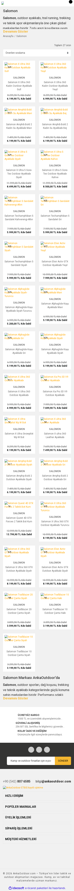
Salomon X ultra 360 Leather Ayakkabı (55, 435)
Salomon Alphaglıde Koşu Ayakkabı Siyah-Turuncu (19, 309)
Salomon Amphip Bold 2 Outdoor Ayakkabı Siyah (19, 477)
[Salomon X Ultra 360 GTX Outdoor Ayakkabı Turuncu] (55, 506)
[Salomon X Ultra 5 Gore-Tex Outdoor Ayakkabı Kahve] (55, 155)
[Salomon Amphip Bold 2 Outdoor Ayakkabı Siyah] (19, 462)
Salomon (21, 36)
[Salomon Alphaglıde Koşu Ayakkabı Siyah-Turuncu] (19, 292)
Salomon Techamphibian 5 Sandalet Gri (55, 217)
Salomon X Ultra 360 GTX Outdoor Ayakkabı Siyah (19, 569)
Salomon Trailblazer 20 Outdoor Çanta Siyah (19, 611)
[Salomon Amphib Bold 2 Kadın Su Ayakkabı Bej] (55, 111)
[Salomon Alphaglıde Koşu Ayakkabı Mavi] (55, 290)
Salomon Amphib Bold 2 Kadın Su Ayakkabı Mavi (19, 126)
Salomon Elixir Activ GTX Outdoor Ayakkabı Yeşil (55, 263)
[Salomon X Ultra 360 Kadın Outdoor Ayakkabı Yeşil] (55, 67)
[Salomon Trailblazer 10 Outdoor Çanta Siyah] (19, 638)
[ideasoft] (16, 888)
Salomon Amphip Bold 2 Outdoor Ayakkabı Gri (55, 477)
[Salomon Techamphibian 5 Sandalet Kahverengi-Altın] (19, 201)
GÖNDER (63, 760)
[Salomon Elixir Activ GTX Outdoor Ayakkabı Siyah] (55, 552)
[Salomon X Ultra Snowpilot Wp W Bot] (19, 420)
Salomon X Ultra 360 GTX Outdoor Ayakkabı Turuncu (55, 523)
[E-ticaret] (36, 888)
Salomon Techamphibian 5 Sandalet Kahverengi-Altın (19, 217)
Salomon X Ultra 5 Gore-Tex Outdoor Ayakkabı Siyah (19, 174)
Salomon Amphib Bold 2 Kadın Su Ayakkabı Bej (55, 126)
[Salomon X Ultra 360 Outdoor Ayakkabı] (19, 378)
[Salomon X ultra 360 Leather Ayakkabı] (55, 420)
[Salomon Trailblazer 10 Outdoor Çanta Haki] (55, 596)
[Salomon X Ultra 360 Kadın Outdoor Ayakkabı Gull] (19, 67)
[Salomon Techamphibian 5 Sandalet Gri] (55, 201)
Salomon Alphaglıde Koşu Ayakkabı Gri (19, 351)
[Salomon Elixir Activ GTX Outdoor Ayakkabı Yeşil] (55, 246)
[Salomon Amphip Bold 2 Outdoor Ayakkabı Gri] (55, 462)
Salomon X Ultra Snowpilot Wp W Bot (19, 435)
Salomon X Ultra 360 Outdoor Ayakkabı (19, 393)
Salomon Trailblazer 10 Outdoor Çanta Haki (54, 611)
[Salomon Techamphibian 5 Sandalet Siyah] (19, 246)
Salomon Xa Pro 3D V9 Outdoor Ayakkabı (55, 393)
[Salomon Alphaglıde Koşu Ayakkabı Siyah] (55, 336)
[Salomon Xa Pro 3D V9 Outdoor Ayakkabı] (55, 378)
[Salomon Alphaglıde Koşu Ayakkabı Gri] (19, 336)
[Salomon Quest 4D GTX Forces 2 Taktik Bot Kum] (19, 504)
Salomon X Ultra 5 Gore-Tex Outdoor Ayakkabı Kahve (55, 174)
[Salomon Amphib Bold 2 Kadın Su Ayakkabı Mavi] (19, 111)
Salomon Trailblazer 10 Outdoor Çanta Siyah (19, 653)
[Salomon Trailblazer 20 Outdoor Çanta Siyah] (19, 596)
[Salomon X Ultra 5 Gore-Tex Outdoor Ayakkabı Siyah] (19, 155)
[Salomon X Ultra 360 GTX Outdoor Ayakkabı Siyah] (19, 552)
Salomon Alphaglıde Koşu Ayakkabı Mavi (55, 305)
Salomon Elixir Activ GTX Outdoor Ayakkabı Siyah (55, 569)
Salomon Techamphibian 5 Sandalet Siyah (19, 263)
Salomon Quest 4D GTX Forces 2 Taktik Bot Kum (19, 520)
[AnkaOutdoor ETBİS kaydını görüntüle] (23, 787)
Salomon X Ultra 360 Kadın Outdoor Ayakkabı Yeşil (55, 86)
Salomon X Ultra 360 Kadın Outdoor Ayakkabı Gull (19, 86)
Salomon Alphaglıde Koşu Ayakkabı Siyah (55, 351)
